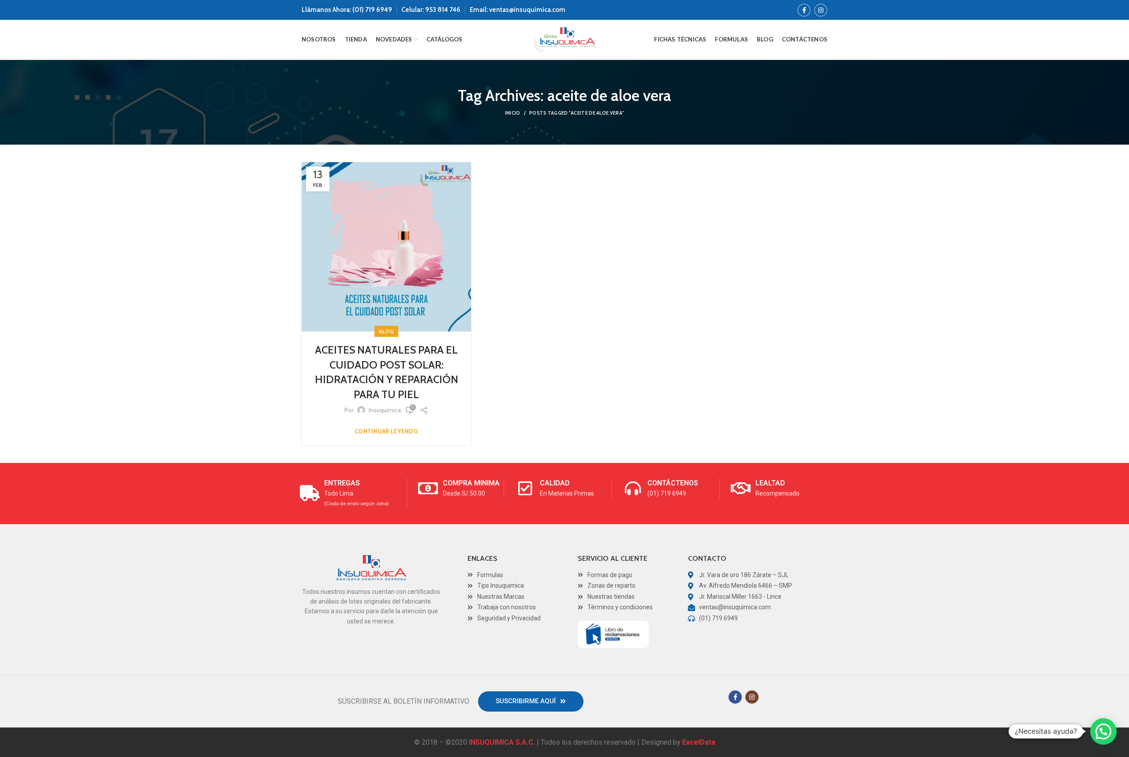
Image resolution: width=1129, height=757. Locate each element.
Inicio (512, 113)
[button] (530, 701)
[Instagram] (820, 10)
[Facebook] (804, 10)
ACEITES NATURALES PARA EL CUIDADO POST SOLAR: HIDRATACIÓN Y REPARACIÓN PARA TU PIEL (386, 372)
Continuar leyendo (386, 431)
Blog (386, 331)
